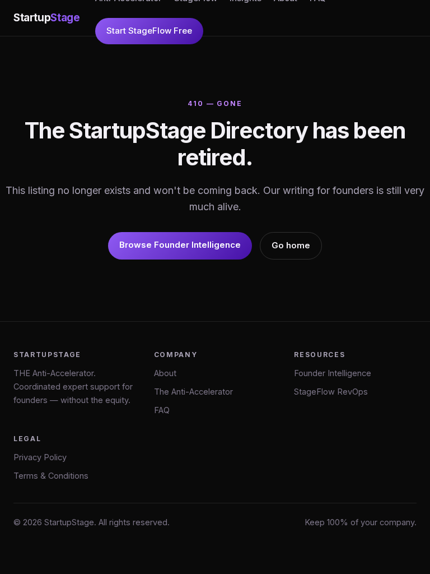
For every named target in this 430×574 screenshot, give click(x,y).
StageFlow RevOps (331, 391)
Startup (46, 17)
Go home (291, 245)
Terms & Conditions (50, 475)
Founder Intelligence (332, 373)
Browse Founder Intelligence (180, 244)
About (165, 373)
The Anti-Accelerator (193, 391)
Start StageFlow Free (149, 30)
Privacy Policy (40, 457)
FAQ (162, 410)
